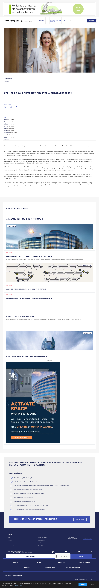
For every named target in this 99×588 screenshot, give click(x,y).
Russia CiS (40, 545)
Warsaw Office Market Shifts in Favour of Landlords (29, 256)
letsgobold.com (91, 579)
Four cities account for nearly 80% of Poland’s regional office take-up (29, 298)
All (9, 537)
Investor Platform (84, 562)
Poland (5, 137)
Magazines (27, 567)
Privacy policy (7, 575)
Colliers (6, 124)
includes (6, 130)
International (7, 132)
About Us (15, 562)
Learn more (18, 585)
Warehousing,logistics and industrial (72, 538)
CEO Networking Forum (73, 567)
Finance (10, 540)
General (10, 543)
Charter (6, 121)
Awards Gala (61, 562)
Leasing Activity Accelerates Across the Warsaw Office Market (26, 357)
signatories (6, 139)
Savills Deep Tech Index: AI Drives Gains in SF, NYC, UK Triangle (26, 289)
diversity (6, 126)
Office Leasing (8, 78)
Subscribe (91, 20)
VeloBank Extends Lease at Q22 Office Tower (20, 317)
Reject (92, 584)
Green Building (12, 545)
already (6, 119)
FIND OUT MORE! (80, 519)
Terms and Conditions (17, 575)
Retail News (40, 543)
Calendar (38, 562)
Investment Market (42, 537)
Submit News (87, 538)
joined (5, 134)
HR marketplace (50, 567)
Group (5, 128)
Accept (83, 584)
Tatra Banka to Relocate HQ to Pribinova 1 (24, 219)
